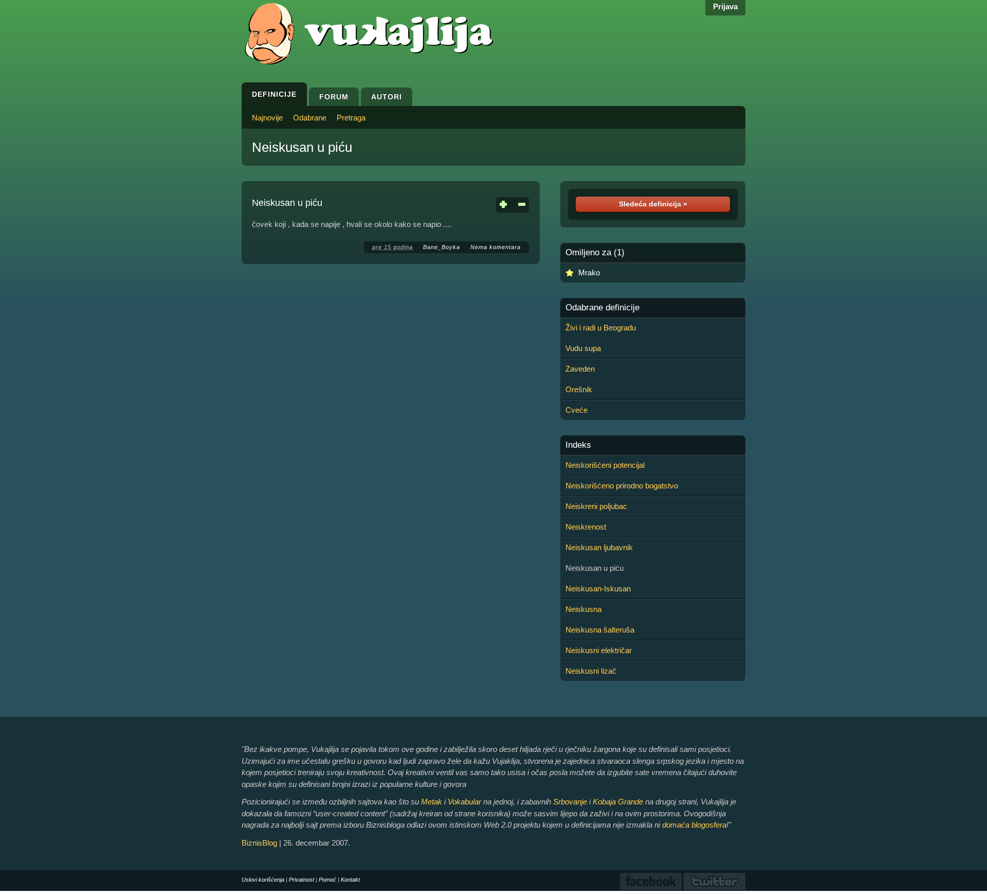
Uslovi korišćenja (263, 880)
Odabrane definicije (602, 307)
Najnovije (267, 117)
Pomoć (327, 880)
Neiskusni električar (598, 650)
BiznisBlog (259, 842)
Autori (386, 97)
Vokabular (464, 801)
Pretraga (351, 117)
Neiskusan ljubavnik (599, 547)
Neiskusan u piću (302, 147)
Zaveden (580, 368)
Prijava (725, 6)
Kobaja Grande (618, 801)
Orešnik (578, 389)
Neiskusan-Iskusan (598, 588)
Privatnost (301, 880)
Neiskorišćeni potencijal (605, 465)
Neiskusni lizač (590, 671)
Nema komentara (495, 247)
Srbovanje (570, 801)
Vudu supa (583, 348)
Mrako (589, 272)
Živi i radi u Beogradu (600, 327)
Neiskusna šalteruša (599, 629)
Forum (334, 97)
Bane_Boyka (441, 247)
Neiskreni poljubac (596, 506)
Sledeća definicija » (653, 204)
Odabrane (309, 117)
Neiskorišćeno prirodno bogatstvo (621, 485)
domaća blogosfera (694, 824)
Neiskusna (583, 609)
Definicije (274, 94)
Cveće (576, 410)
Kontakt (350, 880)
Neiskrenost (585, 526)
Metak (431, 801)
